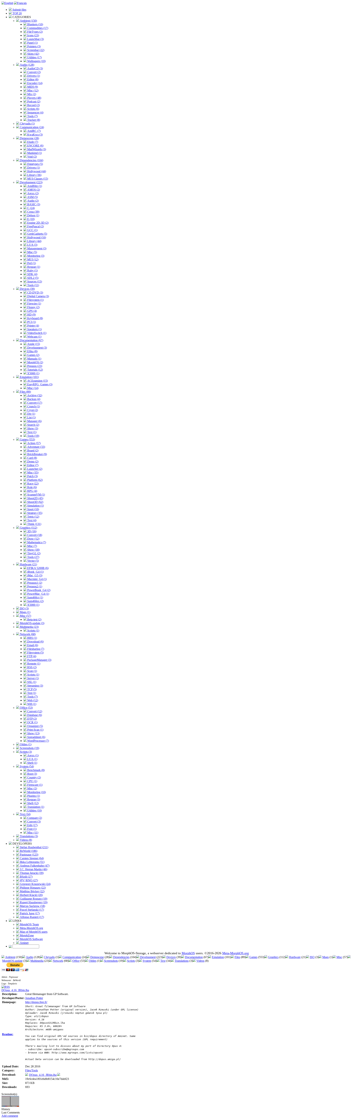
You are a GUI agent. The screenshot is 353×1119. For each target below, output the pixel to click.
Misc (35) (32, 472)
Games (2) (32, 355)
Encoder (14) (34, 83)
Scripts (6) (32, 108)
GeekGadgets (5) (36, 233)
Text (162, 960)
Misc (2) (31, 788)
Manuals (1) (33, 358)
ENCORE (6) (34, 145)
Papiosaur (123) (28, 854)
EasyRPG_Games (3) (39, 384)
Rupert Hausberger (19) (33, 902)
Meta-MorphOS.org (31, 928)
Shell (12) (32, 803)
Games (253, 957)
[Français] (20, 3)
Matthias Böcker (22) (31, 891)
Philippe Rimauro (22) (32, 887)
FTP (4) (31, 656)
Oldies (92, 960)
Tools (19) (32, 435)
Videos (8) (25, 839)
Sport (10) (32, 509)
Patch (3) (32, 476)
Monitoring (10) (36, 792)
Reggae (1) (33, 266)
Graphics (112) (28, 527)
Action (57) (33, 443)
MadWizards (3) (36, 149)
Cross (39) (32, 211)
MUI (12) (32, 259)
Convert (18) (34, 535)
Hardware (295, 957)
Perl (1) (31, 263)
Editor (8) (32, 79)
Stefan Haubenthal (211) (33, 847)
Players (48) (33, 97)
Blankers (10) (34, 24)
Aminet (23, 942)
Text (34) (25, 814)
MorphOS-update (12, 960)
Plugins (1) (33, 795)
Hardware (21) (28, 564)
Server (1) (32, 678)
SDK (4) (31, 274)
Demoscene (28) (29, 138)
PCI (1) (31, 321)
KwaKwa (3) (34, 134)
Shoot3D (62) (34, 501)
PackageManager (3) (38, 659)
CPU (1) (31, 781)
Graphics (273, 957)
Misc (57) (25, 615)
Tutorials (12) (34, 369)
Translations (182, 960)
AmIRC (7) (33, 130)
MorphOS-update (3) (31, 623)
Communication (72, 957)
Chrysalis (49, 957)
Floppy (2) (33, 307)
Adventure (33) (35, 446)
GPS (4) (31, 310)
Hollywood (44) (36, 171)
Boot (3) (31, 773)
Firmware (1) (34, 784)
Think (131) (33, 524)
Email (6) (32, 645)
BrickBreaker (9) (36, 454)
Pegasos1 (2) (34, 582)
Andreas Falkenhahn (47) (34, 865)
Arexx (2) (32, 193)
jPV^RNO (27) (28, 880)
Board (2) (32, 450)
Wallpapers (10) (36, 61)
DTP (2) (31, 718)
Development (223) (30, 182)
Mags (325, 957)
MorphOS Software (31, 939)
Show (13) (33, 733)
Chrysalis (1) (27, 123)
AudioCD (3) (34, 68)
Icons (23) (32, 35)
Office (76, 960)
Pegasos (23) (34, 366)
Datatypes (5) (34, 163)
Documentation (194, 957)
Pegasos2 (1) (34, 586)
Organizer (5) (34, 726)
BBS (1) (31, 637)
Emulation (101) (29, 377)
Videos (200, 960)
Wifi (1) (31, 704)
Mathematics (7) (36, 542)
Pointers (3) (33, 46)
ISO (312, 957)
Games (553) (27, 439)
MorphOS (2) (34, 362)
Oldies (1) (25, 744)
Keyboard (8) (34, 318)
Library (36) (33, 175)
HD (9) (31, 314)
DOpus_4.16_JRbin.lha (15, 990)
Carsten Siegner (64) (31, 858)
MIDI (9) (32, 86)
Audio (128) (26, 64)
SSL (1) (31, 681)
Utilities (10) (34, 810)
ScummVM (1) (35, 494)
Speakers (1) (34, 329)
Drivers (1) (33, 75)
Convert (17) (34, 402)
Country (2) (33, 777)
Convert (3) (33, 821)
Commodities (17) (37, 28)
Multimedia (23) (29, 626)
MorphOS (188, 953)
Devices (171, 957)
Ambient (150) (28, 20)
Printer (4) (32, 325)
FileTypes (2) (34, 31)
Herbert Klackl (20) (31, 895)
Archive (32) (34, 395)
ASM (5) (32, 197)
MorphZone (26, 935)
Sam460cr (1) (34, 597)
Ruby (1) (32, 270)
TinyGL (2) (33, 553)
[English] (7, 3)
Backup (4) (33, 399)
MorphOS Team (29, 924)
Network (58, 960)
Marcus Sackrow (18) (32, 906)
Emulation (218, 957)
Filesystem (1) (35, 299)
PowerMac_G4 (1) (37, 593)
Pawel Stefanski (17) (31, 909)
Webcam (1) (33, 336)
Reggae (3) (33, 799)
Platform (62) (34, 479)
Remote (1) (33, 663)
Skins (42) (32, 53)
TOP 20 (17, 13)
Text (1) (31, 432)
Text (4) (31, 520)
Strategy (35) (34, 512)
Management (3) (36, 248)
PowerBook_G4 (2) (38, 590)
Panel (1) (32, 42)
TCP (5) (31, 689)
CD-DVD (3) (34, 292)
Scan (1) (31, 670)
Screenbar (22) (35, 50)
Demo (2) (32, 461)
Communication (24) (31, 127)
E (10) (30, 219)
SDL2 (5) (32, 277)
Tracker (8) (33, 119)
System (147, 960)
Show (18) (33, 549)
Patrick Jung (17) (29, 913)
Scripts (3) (25, 751)
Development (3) (36, 347)
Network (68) (27, 634)
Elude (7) (32, 141)
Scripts (131, 960)
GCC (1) (32, 230)
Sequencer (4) (34, 112)
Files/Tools (31, 1070)
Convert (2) (33, 72)
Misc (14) (32, 388)
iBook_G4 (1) (35, 571)
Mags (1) (24, 612)
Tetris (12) (32, 516)
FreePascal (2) (35, 226)
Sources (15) (34, 281)
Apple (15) (33, 344)
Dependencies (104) (31, 160)
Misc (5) (31, 252)
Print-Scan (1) (34, 729)
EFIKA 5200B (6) (37, 568)
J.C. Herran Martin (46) (33, 869)
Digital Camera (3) (37, 296)
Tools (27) (32, 557)
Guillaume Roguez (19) (33, 898)
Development (148, 957)
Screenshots (111, 960)
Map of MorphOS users (33, 931)
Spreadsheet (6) (35, 737)
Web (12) (32, 700)
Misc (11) (32, 832)
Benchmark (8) (35, 770)
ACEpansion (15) (37, 380)
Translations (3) (28, 836)
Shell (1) (31, 762)
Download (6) (35, 641)
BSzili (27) (26, 876)
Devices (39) (27, 288)
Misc (339, 957)
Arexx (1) (32, 755)
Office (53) (26, 707)
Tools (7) (32, 116)
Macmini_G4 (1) (36, 579)
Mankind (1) (34, 152)
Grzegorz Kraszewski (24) (35, 884)
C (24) (30, 208)
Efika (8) (32, 351)
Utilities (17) (34, 57)
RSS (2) (31, 667)
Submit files (19, 9)
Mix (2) (31, 94)
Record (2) (33, 105)
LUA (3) (31, 244)
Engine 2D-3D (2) (37, 222)
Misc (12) (32, 90)
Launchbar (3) (35, 39)
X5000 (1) (32, 373)
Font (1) (31, 828)
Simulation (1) (35, 505)
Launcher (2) (34, 468)
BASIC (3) (33, 204)
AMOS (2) (33, 189)
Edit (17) (32, 825)
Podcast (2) (33, 101)
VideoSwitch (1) (36, 332)
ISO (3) (24, 608)
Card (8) (31, 457)
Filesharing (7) (35, 648)
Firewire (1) (33, 303)
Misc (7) (31, 546)
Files (237, 957)
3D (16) (31, 531)
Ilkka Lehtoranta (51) (31, 861)
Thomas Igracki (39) (31, 873)
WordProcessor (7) (37, 740)
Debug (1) (32, 215)
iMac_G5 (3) (34, 575)
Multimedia (37, 960)
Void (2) (31, 156)
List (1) (31, 417)
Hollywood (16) (36, 237)
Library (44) (33, 241)
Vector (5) (32, 560)
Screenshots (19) (29, 748)
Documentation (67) (31, 340)
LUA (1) (31, 759)
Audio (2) (32, 200)
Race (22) (32, 483)
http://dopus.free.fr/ (36, 1002)
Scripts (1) (32, 630)
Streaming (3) (34, 685)
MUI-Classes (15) (37, 178)
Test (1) (31, 693)
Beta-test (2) (33, 619)
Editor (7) (32, 465)
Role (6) (31, 487)
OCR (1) (32, 722)
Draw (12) (32, 538)
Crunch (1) (33, 406)
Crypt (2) (32, 410)
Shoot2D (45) (34, 498)
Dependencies (121, 957)
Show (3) (32, 428)
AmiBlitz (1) (34, 186)
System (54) (26, 766)
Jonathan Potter (34, 998)
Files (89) (25, 391)
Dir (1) (30, 413)
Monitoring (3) (35, 255)
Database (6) (34, 715)
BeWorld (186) (28, 850)
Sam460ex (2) (35, 601)
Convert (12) (34, 711)
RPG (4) (31, 490)
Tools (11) (32, 285)
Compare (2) (34, 817)
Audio (29, 957)
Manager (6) (34, 421)
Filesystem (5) (35, 652)
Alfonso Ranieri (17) (31, 917)
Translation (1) (35, 806)
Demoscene (97, 957)
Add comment (9, 1115)
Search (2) (32, 424)
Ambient (10, 957)
